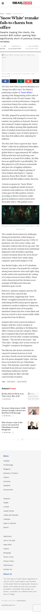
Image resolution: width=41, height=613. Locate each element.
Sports (6, 527)
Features (6, 498)
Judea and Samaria (10, 515)
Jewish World (8, 511)
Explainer (6, 485)
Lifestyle (6, 519)
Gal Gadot (11, 381)
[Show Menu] (3, 3)
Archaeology (8, 465)
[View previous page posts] (18, 439)
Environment (8, 490)
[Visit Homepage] (22, 3)
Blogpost (6, 469)
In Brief (6, 507)
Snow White (22, 381)
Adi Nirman (7, 399)
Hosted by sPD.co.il (8, 605)
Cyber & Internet (9, 523)
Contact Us (7, 569)
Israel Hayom (21, 600)
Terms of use (8, 557)
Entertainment (18, 13)
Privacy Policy (8, 561)
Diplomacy (7, 536)
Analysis (6, 461)
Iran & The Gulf (9, 540)
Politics (6, 549)
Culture (8, 13)
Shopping (7, 553)
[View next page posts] (22, 439)
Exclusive (6, 481)
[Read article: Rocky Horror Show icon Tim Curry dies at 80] (33, 397)
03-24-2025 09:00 (14, 48)
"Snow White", (26, 92)
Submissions (8, 565)
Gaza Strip (7, 544)
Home (2, 13)
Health (5, 503)
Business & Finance (10, 473)
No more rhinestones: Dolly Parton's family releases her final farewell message (14, 410)
